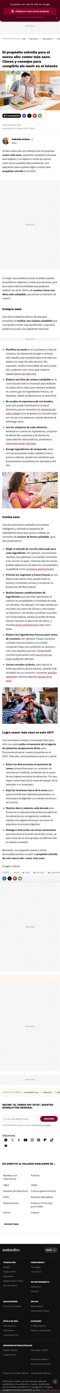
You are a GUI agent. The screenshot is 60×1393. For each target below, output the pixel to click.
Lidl (23, 39)
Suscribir (49, 1119)
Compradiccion (10, 1335)
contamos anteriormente (40, 569)
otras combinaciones (27, 624)
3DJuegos (35, 1267)
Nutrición (40, 872)
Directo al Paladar (12, 1306)
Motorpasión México (41, 1373)
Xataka (6, 1267)
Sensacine (36, 1286)
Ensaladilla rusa (31, 1092)
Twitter (29, 116)
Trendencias (9, 1326)
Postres (35, 1175)
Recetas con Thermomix (10, 1177)
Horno (6, 1212)
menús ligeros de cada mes (21, 373)
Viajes (34, 1185)
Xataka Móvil (9, 1272)
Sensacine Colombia (41, 1364)
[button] (22, 139)
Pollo (6, 1197)
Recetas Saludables (42, 1197)
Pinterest (38, 1139)
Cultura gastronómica (43, 1191)
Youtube (25, 1139)
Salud (16, 872)
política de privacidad (41, 1125)
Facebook (24, 116)
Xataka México (10, 1350)
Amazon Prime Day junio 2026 (41, 1205)
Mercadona (48, 39)
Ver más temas (11, 1224)
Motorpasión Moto (40, 1311)
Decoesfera (8, 1330)
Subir (49, 1250)
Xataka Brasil (9, 1355)
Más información (49, 1390)
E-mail (40, 116)
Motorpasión (37, 1306)
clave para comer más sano (21, 443)
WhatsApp (5, 1139)
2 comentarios (13, 116)
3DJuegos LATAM (39, 1350)
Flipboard (35, 116)
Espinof (34, 1291)
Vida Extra (36, 1272)
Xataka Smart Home (13, 1281)
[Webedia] (11, 1251)
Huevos (35, 1212)
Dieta (27, 872)
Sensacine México (40, 1359)
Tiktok (51, 1139)
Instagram (32, 1139)
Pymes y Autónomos (41, 1330)
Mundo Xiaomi (10, 1285)
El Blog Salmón (38, 1326)
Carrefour (34, 39)
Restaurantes (10, 1203)
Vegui (6, 1185)
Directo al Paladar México (16, 1373)
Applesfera (8, 1276)
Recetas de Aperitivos (15, 1191)
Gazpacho (48, 1092)
